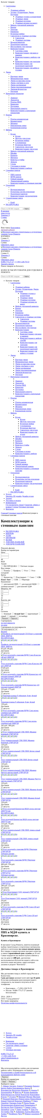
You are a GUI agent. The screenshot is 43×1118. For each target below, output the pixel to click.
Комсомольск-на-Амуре (10, 1095)
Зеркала (14, 162)
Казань (27, 1092)
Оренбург (5, 1103)
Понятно (5, 1077)
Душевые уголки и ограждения (28, 17)
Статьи (15, 507)
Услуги (8, 494)
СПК (16, 580)
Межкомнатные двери (20, 79)
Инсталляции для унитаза (21, 47)
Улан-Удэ (34, 1110)
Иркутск (18, 1092)
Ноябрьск (27, 1101)
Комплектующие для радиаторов (24, 196)
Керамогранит (16, 121)
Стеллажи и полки (18, 166)
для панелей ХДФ (24, 587)
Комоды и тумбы (17, 160)
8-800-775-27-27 (7, 262)
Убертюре (26, 580)
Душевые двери (21, 19)
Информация (11, 503)
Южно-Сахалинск (32, 1114)
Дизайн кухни (28, 496)
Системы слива (21, 51)
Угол (26, 571)
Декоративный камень (20, 181)
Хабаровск (20, 1112)
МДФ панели (16, 177)
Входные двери (17, 76)
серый (3, 616)
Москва (29, 1097)
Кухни (18, 136)
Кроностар (8, 577)
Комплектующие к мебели (21, 168)
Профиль (17, 571)
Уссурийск (5, 1112)
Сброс (4, 1082)
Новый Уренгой (7, 1101)
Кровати (14, 155)
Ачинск (20, 1086)
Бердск (4, 1088)
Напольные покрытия (15, 94)
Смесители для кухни (24, 147)
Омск (35, 1101)
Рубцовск (18, 1107)
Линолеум (15, 100)
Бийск (9, 1088)
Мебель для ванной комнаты (22, 25)
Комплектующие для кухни (26, 149)
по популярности (8, 623)
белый (19, 614)
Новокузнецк (24, 1099)
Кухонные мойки (17, 34)
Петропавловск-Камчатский (12, 1105)
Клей (13, 202)
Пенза (26, 1103)
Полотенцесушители (19, 44)
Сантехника (11, 6)
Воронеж (25, 1090)
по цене (4, 625)
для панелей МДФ (29, 584)
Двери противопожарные (21, 87)
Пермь (32, 1103)
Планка (7, 571)
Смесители (19, 38)
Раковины (15, 32)
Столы (13, 164)
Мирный (22, 1097)
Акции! (9, 498)
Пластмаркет (21, 577)
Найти (26, 209)
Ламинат (14, 98)
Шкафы (14, 153)
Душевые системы (22, 40)
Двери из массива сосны (20, 81)
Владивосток (6, 1090)
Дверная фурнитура (19, 89)
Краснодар (25, 1095)
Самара (27, 1107)
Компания (10, 1041)
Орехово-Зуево (15, 1103)
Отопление (10, 185)
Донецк (34, 1090)
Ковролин (15, 104)
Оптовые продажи (26, 507)
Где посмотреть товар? (15, 505)
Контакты (10, 509)
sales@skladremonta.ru (9, 1058)
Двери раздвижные (18, 85)
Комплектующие (17, 49)
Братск (27, 1088)
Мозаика (14, 123)
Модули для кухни (22, 138)
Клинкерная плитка (19, 128)
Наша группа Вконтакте (11, 1005)
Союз (32, 577)
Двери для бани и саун (20, 83)
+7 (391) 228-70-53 (21, 262)
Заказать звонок (7, 264)
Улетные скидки (27, 566)
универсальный (7, 587)
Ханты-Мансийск (32, 1112)
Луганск (12, 1097)
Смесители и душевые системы (23, 36)
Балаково (28, 1086)
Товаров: (5, 240)
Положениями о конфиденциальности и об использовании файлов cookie (18, 1074)
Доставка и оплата (13, 501)
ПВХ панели (16, 175)
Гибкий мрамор (17, 179)
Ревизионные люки (18, 126)
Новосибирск (35, 1099)
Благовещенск (18, 1088)
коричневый (33, 614)
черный (12, 616)
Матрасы (14, 158)
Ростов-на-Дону (7, 1107)
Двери (8, 72)
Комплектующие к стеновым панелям (26, 183)
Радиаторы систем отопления (23, 192)
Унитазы (14, 29)
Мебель (9, 130)
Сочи (12, 1110)
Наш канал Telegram (9, 1009)
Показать (12, 1082)
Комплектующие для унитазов (27, 61)
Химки (4, 1114)
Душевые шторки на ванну (26, 23)
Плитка (9, 115)
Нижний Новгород (10, 1099)
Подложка (15, 106)
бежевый (7, 614)
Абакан (6, 1086)
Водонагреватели (18, 42)
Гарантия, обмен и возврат (16, 1045)
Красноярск (15, 228)
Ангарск (12, 1086)
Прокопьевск (29, 1105)
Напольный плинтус (19, 108)
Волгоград (16, 1090)
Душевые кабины (18, 10)
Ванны (13, 27)
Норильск (19, 1101)
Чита (20, 1114)
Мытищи (36, 1097)
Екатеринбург (6, 1092)
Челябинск (13, 1114)
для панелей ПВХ (11, 584)
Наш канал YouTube (9, 1007)
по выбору (23, 616)
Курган (4, 1097)
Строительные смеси (14, 198)
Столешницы (20, 143)
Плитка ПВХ (16, 102)
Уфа (11, 1112)
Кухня (13, 134)
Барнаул (36, 1086)
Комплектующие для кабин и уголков (28, 352)
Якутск (4, 1116)
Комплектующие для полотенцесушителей (24, 65)
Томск (18, 1110)
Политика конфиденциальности (14, 1003)
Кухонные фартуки (23, 145)
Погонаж (14, 91)
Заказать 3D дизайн (14, 496)
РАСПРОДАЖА (12, 205)
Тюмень (25, 1110)
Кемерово (34, 1092)
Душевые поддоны (23, 21)
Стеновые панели (13, 170)
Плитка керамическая (19, 119)
